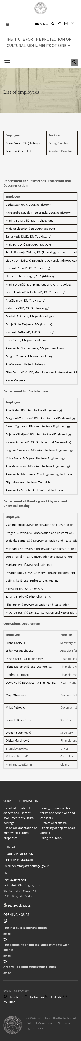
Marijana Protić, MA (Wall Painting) (29, 565)
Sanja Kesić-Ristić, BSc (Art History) (28, 236)
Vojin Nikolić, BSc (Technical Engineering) (32, 581)
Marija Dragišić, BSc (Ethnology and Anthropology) (39, 284)
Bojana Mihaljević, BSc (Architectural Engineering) (38, 434)
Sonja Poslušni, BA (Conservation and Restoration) (39, 557)
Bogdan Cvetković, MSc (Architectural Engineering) (39, 450)
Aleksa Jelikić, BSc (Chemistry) (25, 589)
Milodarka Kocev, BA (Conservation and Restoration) (41, 549)
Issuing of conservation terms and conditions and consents (57, 813)
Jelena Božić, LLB (16, 643)
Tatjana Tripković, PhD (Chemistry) (28, 596)
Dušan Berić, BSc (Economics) (25, 659)
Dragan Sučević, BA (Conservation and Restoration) (40, 533)
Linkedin (56, 997)
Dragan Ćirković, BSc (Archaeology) (29, 356)
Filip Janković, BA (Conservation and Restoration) (38, 605)
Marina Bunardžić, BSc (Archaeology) (30, 220)
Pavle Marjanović (17, 380)
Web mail (44, 24)
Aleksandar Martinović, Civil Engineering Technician (40, 474)
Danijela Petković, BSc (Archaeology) (30, 316)
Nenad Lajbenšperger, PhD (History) (30, 276)
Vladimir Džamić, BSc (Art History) (28, 268)
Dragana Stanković (18, 733)
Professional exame (53, 823)
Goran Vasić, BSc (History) (22, 143)
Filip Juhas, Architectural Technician (29, 482)
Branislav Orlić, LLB (18, 151)
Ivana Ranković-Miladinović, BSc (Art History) (35, 292)
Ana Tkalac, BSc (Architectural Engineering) (34, 410)
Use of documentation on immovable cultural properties (20, 833)
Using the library (51, 838)
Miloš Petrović (15, 707)
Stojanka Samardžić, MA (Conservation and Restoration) (43, 541)
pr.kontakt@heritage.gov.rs (21, 885)
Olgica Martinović (17, 740)
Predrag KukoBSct (18, 675)
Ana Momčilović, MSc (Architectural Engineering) (38, 466)
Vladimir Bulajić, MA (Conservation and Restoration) (40, 525)
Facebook (16, 997)
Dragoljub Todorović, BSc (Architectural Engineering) (40, 418)
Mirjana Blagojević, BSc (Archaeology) (30, 229)
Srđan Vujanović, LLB (20, 651)
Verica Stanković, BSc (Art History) (28, 204)
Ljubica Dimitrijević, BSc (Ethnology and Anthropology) (42, 260)
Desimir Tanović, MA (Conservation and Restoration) (40, 573)
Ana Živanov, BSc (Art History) (25, 300)
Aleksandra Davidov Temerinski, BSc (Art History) (38, 213)
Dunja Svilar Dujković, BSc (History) (29, 324)
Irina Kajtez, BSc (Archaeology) (26, 340)
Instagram (36, 997)
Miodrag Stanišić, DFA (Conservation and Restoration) (41, 612)
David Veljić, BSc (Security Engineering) (31, 682)
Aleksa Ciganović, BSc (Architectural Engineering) (38, 426)
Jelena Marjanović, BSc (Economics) (29, 667)
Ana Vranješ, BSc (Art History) (25, 364)
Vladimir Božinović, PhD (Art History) (30, 332)
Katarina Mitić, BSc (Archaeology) (27, 308)
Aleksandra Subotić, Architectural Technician (35, 490)
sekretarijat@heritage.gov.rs (31, 866)
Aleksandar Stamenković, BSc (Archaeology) (35, 348)
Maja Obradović (16, 695)
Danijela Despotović (19, 720)
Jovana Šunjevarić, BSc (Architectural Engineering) (38, 442)
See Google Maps (19, 905)
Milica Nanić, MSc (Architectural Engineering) (35, 458)
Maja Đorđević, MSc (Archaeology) (28, 244)
